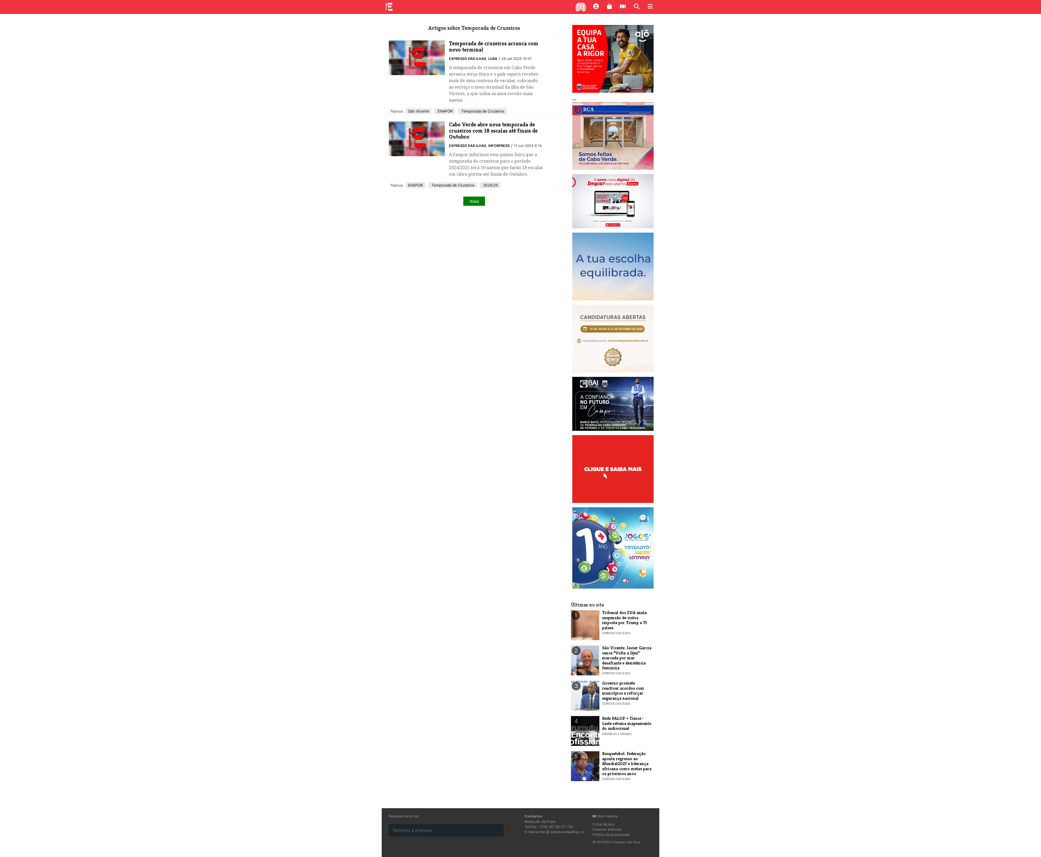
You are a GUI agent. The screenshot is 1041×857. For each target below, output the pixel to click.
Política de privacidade (611, 835)
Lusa (492, 59)
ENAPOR (445, 111)
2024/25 (490, 185)
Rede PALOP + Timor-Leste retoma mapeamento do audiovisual (626, 723)
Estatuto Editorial (607, 829)
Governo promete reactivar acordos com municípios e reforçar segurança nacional (623, 690)
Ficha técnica (603, 824)
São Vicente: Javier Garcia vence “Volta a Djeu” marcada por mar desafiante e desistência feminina (626, 658)
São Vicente (418, 111)
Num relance (607, 816)
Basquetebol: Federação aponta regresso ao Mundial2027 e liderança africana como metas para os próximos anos (626, 763)
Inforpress (499, 146)
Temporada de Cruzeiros (482, 111)
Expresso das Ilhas (467, 59)
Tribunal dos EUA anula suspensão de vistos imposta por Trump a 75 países (624, 620)
